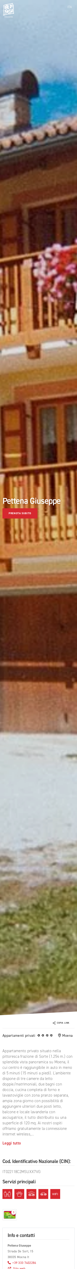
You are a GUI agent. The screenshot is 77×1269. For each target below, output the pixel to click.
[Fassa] (8, 10)
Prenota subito (20, 513)
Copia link (63, 1022)
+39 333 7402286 (24, 1263)
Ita (70, 7)
